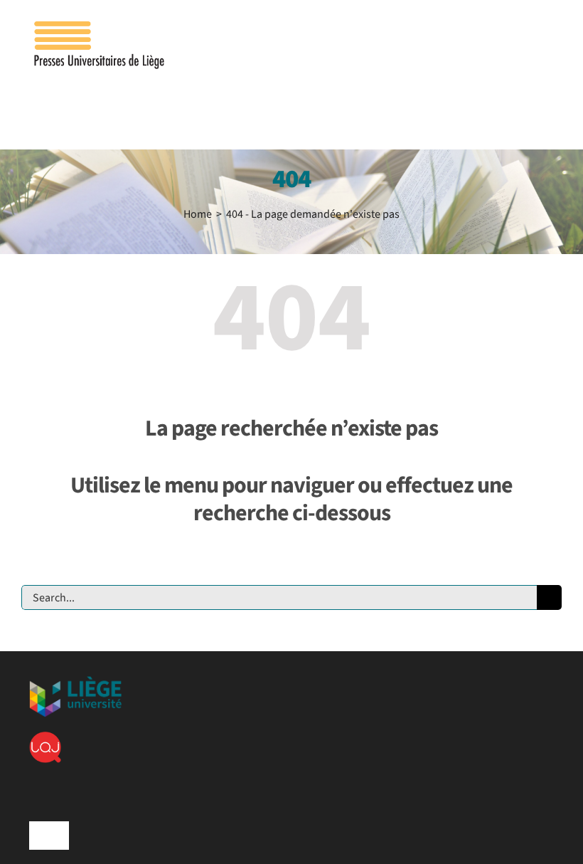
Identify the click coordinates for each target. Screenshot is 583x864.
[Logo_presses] (100, 27)
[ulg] (75, 682)
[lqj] (45, 737)
